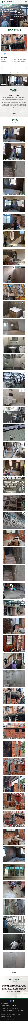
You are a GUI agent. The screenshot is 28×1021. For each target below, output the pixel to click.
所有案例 (14, 972)
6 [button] (14, 72)
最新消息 (9, 1014)
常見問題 (3, 1016)
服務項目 (6, 19)
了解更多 (6, 68)
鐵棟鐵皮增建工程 (19, 84)
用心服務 (4, 57)
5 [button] (13, 72)
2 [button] (9, 72)
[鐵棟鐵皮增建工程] (21, 80)
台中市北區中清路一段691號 (12, 1008)
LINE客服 (14, 995)
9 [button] (18, 72)
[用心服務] (14, 42)
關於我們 (3, 1014)
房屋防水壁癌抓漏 (5, 84)
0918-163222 (9, 1010)
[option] (14, 15)
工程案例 (19, 1014)
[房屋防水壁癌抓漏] (7, 80)
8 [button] (17, 72)
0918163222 (20, 1010)
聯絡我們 (9, 1016)
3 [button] (10, 72)
